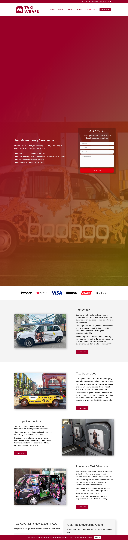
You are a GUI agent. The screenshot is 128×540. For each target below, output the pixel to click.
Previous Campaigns (75, 9)
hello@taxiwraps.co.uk (99, 1)
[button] (97, 170)
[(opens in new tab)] (26, 293)
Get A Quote (105, 9)
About (52, 9)
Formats (60, 9)
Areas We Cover (90, 9)
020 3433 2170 (85, 1)
